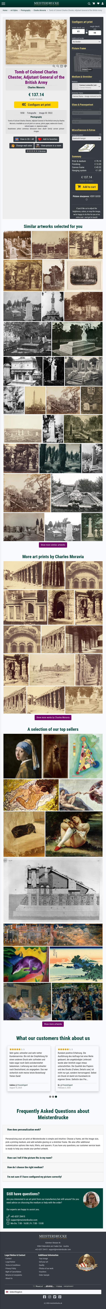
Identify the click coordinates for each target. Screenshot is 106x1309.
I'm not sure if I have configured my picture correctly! (34, 1176)
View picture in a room (50, 145)
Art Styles (14, 10)
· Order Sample (43, 1275)
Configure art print (38, 104)
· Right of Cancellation (13, 1272)
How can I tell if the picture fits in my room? (29, 1157)
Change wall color (23, 145)
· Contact (8, 1258)
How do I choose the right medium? (25, 1167)
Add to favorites (49, 139)
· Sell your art (43, 1262)
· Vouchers (42, 1272)
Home (5, 10)
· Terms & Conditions (12, 1265)
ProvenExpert (22, 1085)
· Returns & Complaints (13, 1275)
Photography (26, 10)
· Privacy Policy (10, 1268)
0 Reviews (42, 151)
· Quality (41, 1265)
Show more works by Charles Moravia (53, 717)
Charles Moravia (40, 10)
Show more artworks (53, 1024)
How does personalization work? (24, 1129)
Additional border (78, 38)
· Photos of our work (45, 1268)
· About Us (8, 1278)
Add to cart (88, 187)
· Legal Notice (10, 1262)
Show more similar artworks (53, 545)
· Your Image (43, 1258)
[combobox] (86, 42)
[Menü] (3, 3)
